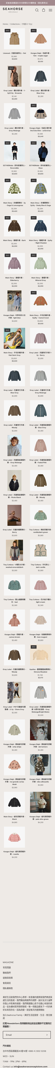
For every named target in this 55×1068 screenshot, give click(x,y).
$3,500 (40, 715)
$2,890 (40, 358)
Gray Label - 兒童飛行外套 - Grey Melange (40, 391)
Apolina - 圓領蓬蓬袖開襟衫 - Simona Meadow (40, 670)
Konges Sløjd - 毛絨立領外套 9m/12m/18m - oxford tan (41, 129)
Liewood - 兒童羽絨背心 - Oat (14, 53)
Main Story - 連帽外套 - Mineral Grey (40, 279)
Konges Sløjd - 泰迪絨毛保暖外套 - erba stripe (15, 745)
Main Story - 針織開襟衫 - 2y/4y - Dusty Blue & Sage (40, 204)
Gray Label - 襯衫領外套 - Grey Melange (14, 129)
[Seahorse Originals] (13, 10)
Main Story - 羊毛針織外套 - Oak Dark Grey (14, 354)
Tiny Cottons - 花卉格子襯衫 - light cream (40, 601)
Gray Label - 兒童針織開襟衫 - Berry (14, 531)
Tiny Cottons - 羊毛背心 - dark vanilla (40, 566)
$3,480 (40, 431)
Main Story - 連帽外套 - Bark (14, 240)
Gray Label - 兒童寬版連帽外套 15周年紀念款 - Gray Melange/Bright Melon (40, 709)
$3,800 (14, 535)
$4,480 (14, 750)
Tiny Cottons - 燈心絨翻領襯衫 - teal (14, 601)
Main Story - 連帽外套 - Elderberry (14, 279)
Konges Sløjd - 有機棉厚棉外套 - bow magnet (41, 636)
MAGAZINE (8, 962)
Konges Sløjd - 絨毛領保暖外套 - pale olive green (41, 818)
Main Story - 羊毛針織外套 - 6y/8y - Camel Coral (40, 316)
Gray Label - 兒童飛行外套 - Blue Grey (14, 391)
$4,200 (40, 822)
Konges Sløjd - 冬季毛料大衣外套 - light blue (15, 316)
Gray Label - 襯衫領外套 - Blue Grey (40, 92)
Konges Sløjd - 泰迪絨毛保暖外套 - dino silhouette (41, 780)
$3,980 (14, 788)
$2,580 (14, 713)
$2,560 (14, 605)
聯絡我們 (7, 973)
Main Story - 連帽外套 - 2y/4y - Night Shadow (40, 241)
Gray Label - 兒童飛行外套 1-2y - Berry (40, 354)
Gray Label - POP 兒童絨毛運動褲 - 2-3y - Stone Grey (14, 708)
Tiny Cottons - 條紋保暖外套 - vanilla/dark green (40, 531)
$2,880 (40, 570)
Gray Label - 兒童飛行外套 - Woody (14, 426)
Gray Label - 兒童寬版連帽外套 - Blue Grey (40, 426)
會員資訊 (7, 983)
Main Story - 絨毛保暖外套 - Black (14, 818)
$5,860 (40, 535)
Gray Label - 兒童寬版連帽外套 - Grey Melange (14, 461)
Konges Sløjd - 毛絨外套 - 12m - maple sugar (40, 54)
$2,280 (40, 96)
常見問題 (7, 967)
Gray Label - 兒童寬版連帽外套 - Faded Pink (40, 461)
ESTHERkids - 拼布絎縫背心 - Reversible (14, 166)
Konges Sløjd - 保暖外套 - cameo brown (14, 636)
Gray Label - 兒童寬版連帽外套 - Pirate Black (14, 496)
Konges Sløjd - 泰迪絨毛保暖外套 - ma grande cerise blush (15, 781)
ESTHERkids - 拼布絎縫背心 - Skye (40, 166)
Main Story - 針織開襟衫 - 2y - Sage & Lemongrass (14, 204)
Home (5, 24)
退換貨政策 (8, 978)
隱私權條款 (8, 988)
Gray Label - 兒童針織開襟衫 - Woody (14, 670)
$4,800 (14, 321)
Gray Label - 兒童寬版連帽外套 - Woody (40, 496)
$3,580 (14, 570)
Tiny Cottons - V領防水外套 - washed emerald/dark (14, 566)
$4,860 (14, 822)
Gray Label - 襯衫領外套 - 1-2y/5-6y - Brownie (14, 92)
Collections (15, 24)
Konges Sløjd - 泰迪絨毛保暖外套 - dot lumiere (41, 745)
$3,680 (40, 640)
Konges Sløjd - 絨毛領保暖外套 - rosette (15, 853)
